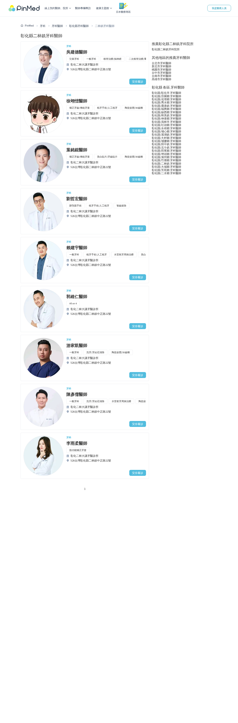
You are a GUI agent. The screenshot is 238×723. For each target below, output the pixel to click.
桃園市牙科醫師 (161, 69)
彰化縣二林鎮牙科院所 (166, 49)
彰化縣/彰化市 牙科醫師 (166, 93)
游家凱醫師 (76, 345)
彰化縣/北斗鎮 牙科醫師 (166, 147)
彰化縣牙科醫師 (79, 25)
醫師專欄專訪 (83, 8)
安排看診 (137, 81)
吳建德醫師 (76, 52)
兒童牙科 (74, 58)
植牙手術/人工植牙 (107, 107)
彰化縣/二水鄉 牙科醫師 (166, 173)
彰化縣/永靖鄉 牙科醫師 (166, 128)
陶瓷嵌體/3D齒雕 (134, 107)
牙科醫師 (57, 25)
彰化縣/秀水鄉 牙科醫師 (166, 102)
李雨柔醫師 (76, 443)
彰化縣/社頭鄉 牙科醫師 (166, 125)
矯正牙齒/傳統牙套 (79, 107)
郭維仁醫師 (76, 296)
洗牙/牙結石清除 (95, 352)
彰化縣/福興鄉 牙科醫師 (166, 109)
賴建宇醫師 (76, 247)
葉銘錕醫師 (76, 149)
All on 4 (73, 303)
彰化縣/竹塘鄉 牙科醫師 (166, 160)
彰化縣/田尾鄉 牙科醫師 (166, 150)
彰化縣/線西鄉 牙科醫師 (166, 112)
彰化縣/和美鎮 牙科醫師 (166, 115)
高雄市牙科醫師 (161, 79)
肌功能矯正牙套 (77, 450)
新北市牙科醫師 (161, 66)
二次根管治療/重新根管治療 (144, 58)
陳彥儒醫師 (76, 394)
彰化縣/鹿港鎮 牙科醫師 (166, 105)
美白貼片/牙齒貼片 (107, 156)
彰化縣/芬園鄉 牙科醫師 (166, 96)
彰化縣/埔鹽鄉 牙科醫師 (166, 141)
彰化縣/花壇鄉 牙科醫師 (166, 99)
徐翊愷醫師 (76, 101)
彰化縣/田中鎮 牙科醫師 (166, 144)
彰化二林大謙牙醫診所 (84, 64)
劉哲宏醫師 (76, 198)
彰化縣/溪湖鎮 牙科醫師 (166, 134)
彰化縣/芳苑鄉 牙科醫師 (166, 170)
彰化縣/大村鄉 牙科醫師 (166, 138)
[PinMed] (24, 8)
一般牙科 (91, 58)
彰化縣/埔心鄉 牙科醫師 (166, 131)
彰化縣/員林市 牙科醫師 (166, 121)
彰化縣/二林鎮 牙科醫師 (166, 163)
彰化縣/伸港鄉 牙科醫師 (166, 118)
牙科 (42, 25)
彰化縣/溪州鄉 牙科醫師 (166, 157)
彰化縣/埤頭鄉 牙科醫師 (166, 154)
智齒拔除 (121, 205)
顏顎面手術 (75, 205)
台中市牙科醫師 (161, 72)
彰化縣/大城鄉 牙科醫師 (166, 166)
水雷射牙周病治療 (124, 254)
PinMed (29, 25)
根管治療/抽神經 (112, 58)
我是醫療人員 (219, 8)
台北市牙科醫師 (161, 63)
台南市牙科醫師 (161, 76)
